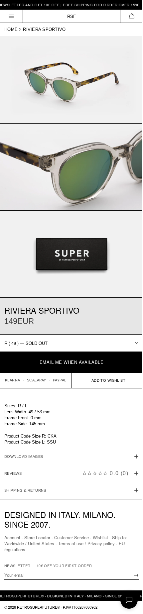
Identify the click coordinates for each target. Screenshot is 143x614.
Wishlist (100, 537)
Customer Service (71, 537)
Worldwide (14, 543)
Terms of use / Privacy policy (86, 543)
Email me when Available (72, 362)
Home (11, 29)
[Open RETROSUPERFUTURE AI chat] (129, 600)
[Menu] (11, 16)
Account (12, 537)
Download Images (23, 447)
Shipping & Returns (25, 481)
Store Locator (37, 537)
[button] (131, 16)
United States (41, 543)
